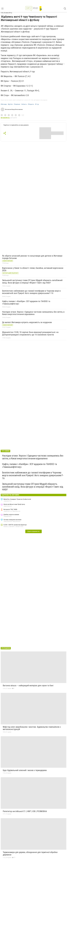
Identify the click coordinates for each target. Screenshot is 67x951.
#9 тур (37, 104)
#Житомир (4, 104)
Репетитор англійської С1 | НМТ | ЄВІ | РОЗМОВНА (25, 811)
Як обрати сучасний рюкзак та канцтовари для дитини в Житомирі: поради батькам (32, 257)
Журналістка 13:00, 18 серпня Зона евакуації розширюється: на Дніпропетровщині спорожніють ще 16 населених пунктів (30, 333)
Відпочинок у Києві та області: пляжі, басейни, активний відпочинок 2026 (32, 269)
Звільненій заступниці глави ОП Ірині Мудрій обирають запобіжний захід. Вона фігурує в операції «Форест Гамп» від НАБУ (32, 281)
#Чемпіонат (17, 104)
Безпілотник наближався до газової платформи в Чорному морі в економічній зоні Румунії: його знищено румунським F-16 (31, 292)
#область (24, 104)
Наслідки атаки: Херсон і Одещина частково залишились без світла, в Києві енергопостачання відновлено (33, 313)
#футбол (10, 104)
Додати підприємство (33, 531)
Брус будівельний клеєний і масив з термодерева (25, 770)
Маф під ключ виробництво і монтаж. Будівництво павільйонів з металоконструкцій (32, 728)
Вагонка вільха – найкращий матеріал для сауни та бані (28, 685)
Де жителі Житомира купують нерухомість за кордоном (27, 322)
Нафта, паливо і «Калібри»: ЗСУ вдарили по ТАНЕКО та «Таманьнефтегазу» (26, 302)
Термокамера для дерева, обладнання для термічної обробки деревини (30, 853)
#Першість (31, 104)
